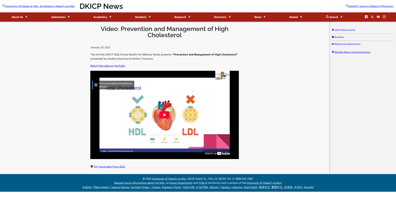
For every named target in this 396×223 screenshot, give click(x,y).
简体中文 (264, 187)
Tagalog (225, 187)
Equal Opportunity (181, 183)
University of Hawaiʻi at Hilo (169, 178)
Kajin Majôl (250, 187)
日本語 (288, 187)
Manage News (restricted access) (352, 52)
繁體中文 (277, 187)
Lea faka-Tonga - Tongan (145, 187)
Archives (339, 37)
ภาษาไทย (202, 187)
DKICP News (101, 6)
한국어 (298, 187)
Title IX (202, 183)
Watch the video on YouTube (107, 66)
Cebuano (236, 187)
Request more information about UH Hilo (139, 183)
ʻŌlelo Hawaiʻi (101, 187)
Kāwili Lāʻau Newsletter (347, 44)
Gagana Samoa (120, 187)
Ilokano (214, 187)
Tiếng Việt (188, 187)
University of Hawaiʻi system (264, 183)
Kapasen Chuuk (171, 187)
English (86, 187)
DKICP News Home (344, 30)
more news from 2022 (112, 166)
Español (309, 187)
